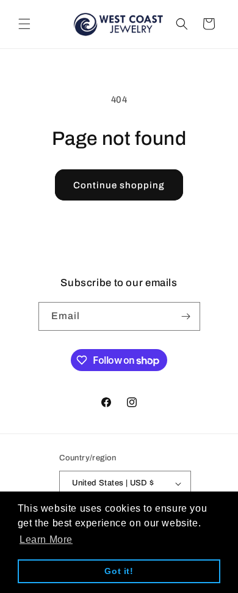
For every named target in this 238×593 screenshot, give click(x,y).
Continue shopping (119, 185)
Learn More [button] (46, 539)
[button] (24, 23)
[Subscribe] (186, 316)
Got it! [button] (118, 571)
